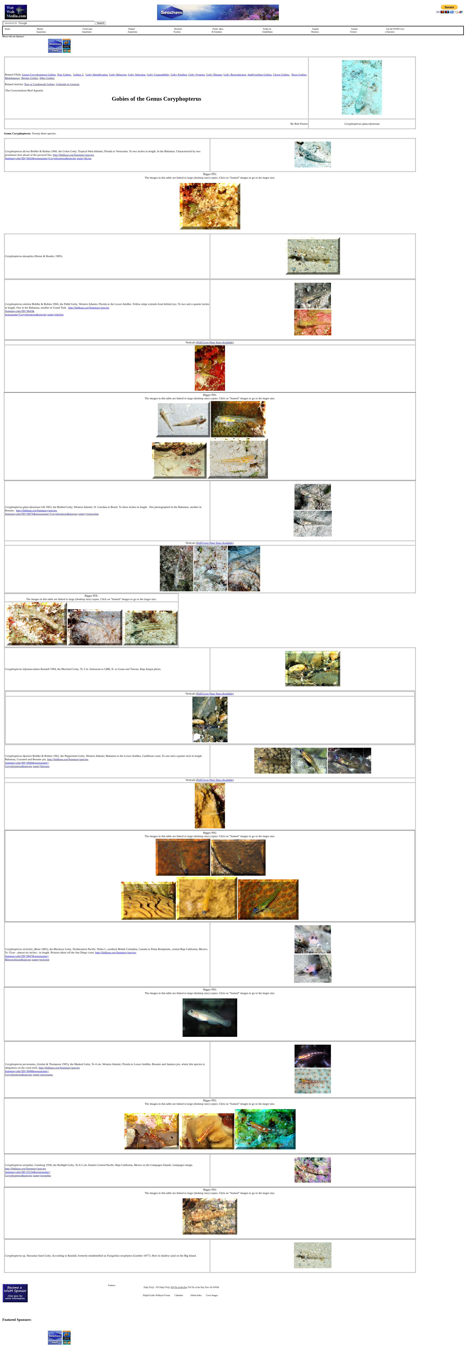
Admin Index (196, 1295)
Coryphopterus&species (18, 766)
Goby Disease (214, 74)
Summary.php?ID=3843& (19, 311)
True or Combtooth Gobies (39, 84)
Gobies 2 (78, 74)
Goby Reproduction (235, 74)
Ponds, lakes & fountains (217, 30)
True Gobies (64, 74)
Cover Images (212, 1295)
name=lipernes (41, 766)
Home (7, 29)
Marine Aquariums (41, 30)
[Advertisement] (434, 82)
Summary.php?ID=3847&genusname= (27, 956)
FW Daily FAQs (163, 1287)
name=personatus (43, 1074)
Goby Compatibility (158, 74)
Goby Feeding (179, 74)
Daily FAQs (149, 1287)
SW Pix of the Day (179, 1287)
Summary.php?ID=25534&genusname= (27, 1172)
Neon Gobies (298, 74)
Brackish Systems (177, 30)
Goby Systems (196, 74)
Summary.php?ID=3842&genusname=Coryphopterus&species (40, 158)
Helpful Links (149, 1295)
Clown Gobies (281, 74)
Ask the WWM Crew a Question (394, 30)
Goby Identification (97, 74)
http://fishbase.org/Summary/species (73, 154)
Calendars (179, 1295)
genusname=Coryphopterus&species (26, 314)
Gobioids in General (67, 84)
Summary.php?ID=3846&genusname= (27, 762)
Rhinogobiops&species (18, 959)
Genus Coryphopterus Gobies (39, 74)
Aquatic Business (315, 30)
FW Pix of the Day (196, 1287)
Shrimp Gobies (29, 78)
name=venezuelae (88, 513)
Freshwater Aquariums (87, 30)
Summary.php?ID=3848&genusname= (27, 1071)
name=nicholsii (40, 959)
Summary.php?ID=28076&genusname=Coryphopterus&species (41, 513)
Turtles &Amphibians (267, 30)
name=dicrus (84, 158)
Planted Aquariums (132, 30)
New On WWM (212, 1287)
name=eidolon (55, 314)
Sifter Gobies (47, 78)
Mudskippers (12, 78)
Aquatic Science (354, 30)
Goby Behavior (118, 74)
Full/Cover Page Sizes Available (215, 342)
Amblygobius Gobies (259, 74)
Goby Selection (136, 74)
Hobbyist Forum (163, 1295)
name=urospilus (42, 1175)
